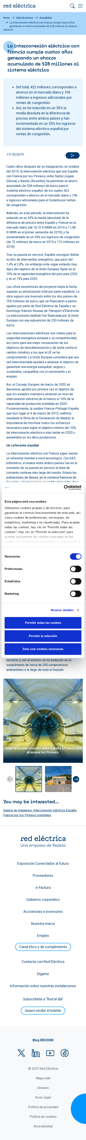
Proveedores (43, 875)
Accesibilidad (43, 1126)
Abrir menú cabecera (80, 6)
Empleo (43, 935)
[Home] (19, 6)
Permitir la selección (43, 636)
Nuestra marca (43, 923)
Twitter (21, 1053)
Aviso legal (43, 1097)
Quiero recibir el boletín (43, 1010)
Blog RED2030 (43, 1040)
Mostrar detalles (62, 610)
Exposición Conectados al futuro (43, 863)
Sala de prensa (24, 17)
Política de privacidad (43, 1107)
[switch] (75, 569)
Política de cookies (43, 1117)
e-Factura (43, 887)
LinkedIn (36, 1053)
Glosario (43, 1088)
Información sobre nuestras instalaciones (43, 986)
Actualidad (45, 17)
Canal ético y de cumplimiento (43, 947)
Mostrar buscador (72, 6)
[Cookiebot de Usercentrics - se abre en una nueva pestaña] (63, 487)
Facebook (65, 1053)
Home (6, 17)
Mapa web (43, 1078)
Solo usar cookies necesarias (43, 649)
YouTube (50, 1053)
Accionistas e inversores (43, 911)
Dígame (43, 974)
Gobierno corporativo (43, 899)
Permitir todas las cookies (43, 622)
